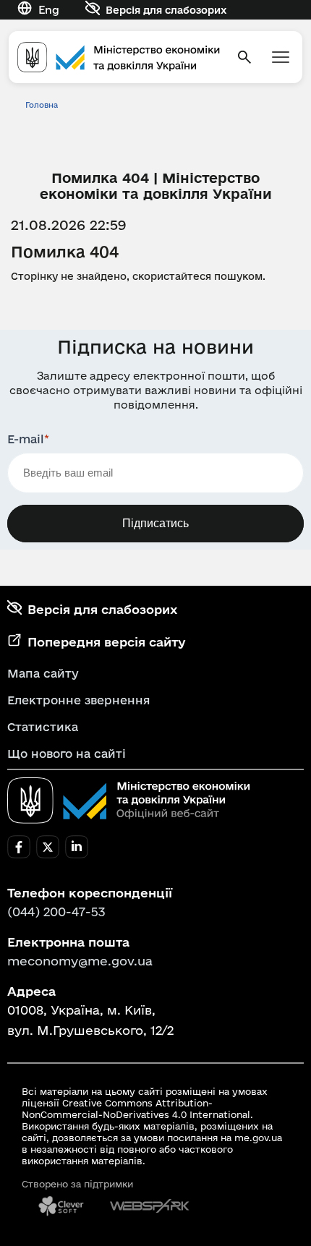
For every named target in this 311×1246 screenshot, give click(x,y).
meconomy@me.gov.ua (80, 961)
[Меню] (281, 57)
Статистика (42, 726)
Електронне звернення (78, 700)
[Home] (118, 57)
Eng (48, 10)
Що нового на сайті (66, 753)
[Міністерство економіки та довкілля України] (128, 800)
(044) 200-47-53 (56, 911)
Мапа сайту (43, 673)
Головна (41, 105)
